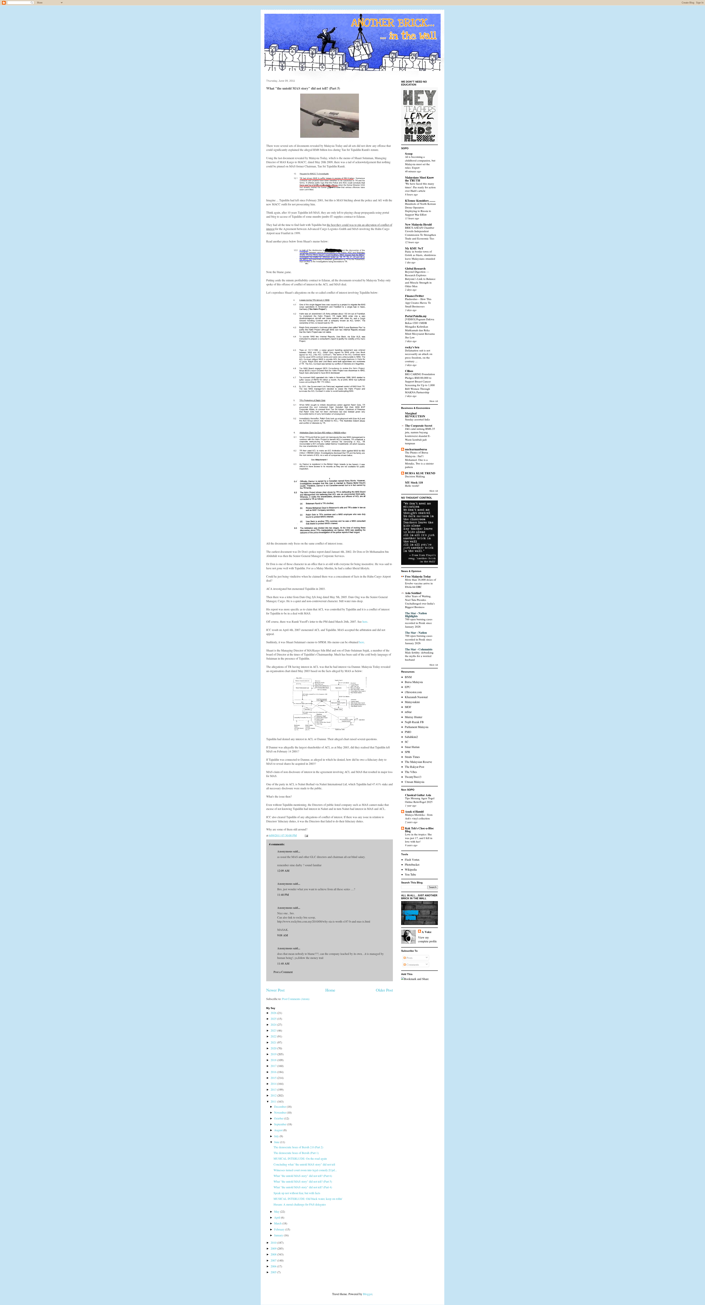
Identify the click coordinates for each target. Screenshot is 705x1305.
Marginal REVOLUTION (415, 414)
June (277, 1142)
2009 (274, 1248)
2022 (274, 1036)
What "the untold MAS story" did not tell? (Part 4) (303, 1187)
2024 (274, 1024)
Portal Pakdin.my (416, 316)
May (277, 1211)
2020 (274, 1048)
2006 (274, 1266)
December (280, 1106)
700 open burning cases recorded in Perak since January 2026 (418, 622)
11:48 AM (283, 963)
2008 (274, 1254)
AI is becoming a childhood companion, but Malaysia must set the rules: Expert (420, 162)
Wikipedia (411, 869)
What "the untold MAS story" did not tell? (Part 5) (303, 1181)
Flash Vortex (412, 859)
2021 (274, 1042)
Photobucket (412, 864)
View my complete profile (427, 939)
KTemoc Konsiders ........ (420, 200)
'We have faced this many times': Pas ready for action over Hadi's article (420, 187)
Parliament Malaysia (416, 727)
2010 (274, 1242)
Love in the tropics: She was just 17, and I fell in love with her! (418, 837)
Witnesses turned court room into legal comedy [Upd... (305, 1170)
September (280, 1124)
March (278, 1223)
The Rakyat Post (414, 767)
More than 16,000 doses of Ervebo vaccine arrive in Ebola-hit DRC (420, 583)
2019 (274, 1054)
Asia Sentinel (413, 593)
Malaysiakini (412, 702)
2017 (274, 1066)
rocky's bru (412, 347)
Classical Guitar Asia (418, 795)
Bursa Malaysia (414, 682)
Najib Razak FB (414, 722)
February (279, 1229)
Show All (433, 401)
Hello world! (412, 485)
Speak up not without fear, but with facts (297, 1193)
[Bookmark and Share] (415, 979)
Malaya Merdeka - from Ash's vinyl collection (419, 816)
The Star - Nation (416, 632)
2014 (274, 1084)
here (364, 621)
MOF (408, 707)
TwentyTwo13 (413, 777)
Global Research (415, 268)
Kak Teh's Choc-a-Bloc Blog (419, 829)
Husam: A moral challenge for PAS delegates (300, 1204)
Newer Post (275, 990)
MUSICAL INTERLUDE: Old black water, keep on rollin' (308, 1199)
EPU (408, 687)
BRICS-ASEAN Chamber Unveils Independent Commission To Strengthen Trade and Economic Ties (420, 233)
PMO (408, 732)
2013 (274, 1089)
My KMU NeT (414, 248)
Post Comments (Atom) (295, 999)
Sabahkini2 (411, 737)
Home (330, 990)
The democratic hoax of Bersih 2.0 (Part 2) (298, 1147)
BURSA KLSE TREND (420, 473)
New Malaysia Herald (418, 224)
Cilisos (409, 371)
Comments (412, 964)
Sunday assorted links (417, 419)
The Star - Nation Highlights (416, 614)
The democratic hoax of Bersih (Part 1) (296, 1153)
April (277, 1217)
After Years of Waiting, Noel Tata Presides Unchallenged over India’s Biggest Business (420, 601)
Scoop (409, 153)
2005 (274, 1272)
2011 (274, 1101)
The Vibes (411, 772)
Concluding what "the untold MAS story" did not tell (304, 1164)
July (277, 1136)
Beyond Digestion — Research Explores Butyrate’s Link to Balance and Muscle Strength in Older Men (420, 279)
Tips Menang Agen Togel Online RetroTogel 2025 (419, 800)
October (279, 1118)
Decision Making (415, 476)
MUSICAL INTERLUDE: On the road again (300, 1158)
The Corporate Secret (418, 425)
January (279, 1235)
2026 (274, 1013)
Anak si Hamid (414, 811)
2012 (274, 1095)
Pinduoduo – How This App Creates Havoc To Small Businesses (418, 302)
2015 (274, 1078)
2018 (274, 1060)
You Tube (410, 874)
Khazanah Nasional (416, 697)
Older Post (384, 990)
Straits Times (412, 757)
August (278, 1130)
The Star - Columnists (418, 649)
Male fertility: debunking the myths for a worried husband (419, 656)
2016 (274, 1072)
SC (406, 742)
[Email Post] (306, 835)
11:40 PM (283, 894)
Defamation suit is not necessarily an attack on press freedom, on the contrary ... (418, 356)
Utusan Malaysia (414, 782)
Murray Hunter (413, 717)
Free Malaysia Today (418, 576)
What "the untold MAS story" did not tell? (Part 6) (303, 1176)
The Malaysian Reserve (418, 762)
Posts (409, 958)
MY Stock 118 (414, 482)
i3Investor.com (413, 692)
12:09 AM (283, 870)
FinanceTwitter (414, 296)
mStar (408, 712)
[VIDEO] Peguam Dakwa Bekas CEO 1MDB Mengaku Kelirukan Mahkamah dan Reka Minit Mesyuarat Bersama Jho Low (420, 328)
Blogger (367, 1294)
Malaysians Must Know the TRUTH (419, 178)
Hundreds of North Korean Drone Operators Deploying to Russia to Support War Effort (420, 209)
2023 (274, 1030)
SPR (407, 752)
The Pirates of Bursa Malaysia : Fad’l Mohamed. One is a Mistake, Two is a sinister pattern (419, 460)
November (280, 1112)
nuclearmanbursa (416, 449)
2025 (274, 1019)
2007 (274, 1260)
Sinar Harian (412, 747)
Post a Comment (283, 972)
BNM (408, 677)
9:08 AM (282, 935)
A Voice (426, 932)
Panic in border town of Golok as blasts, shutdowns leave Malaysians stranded (420, 255)
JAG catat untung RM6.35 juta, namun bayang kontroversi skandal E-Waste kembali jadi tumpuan (420, 436)
